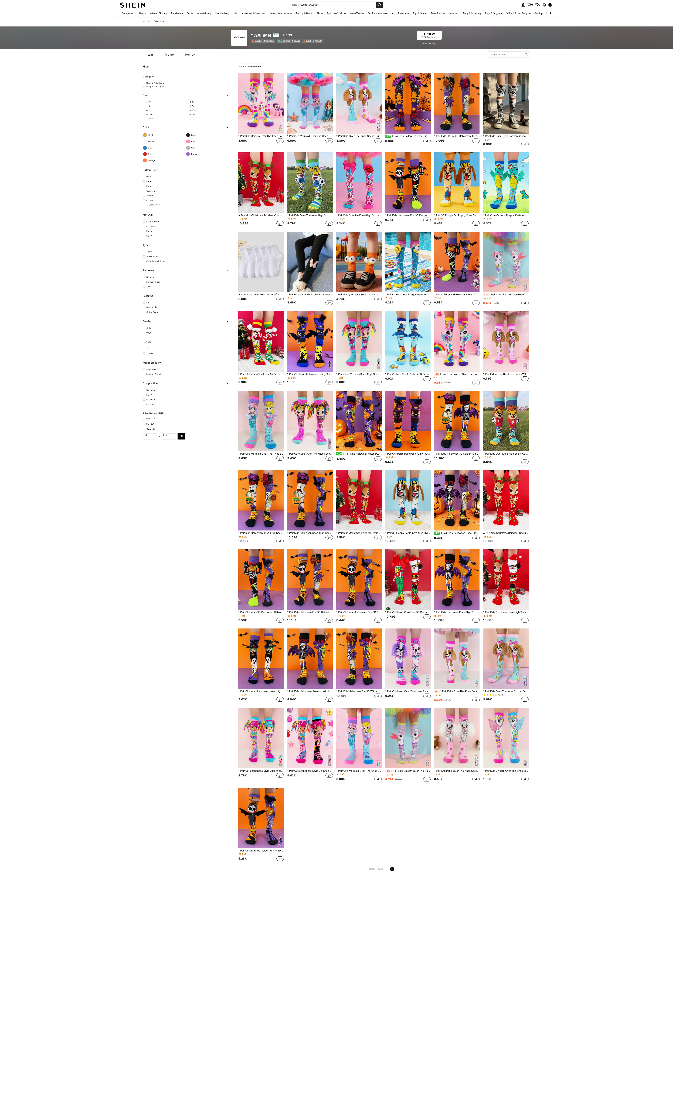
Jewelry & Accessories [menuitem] (281, 13)
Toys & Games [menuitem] (420, 13)
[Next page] (396, 869)
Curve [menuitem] (190, 13)
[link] (530, 5)
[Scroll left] (546, 13)
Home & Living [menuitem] (204, 13)
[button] (544, 5)
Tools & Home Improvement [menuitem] (445, 13)
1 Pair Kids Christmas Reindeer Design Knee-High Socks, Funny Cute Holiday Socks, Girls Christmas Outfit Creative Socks (359, 533)
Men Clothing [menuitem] (222, 13)
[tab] (150, 54)
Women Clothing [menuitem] (159, 13)
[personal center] (523, 5)
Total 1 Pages (376, 869)
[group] (186, 83)
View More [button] (154, 204)
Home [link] (146, 21)
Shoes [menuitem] (320, 13)
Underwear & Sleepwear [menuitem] (253, 13)
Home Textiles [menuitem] (357, 13)
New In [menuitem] (143, 13)
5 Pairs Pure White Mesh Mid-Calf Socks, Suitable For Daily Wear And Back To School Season (261, 294)
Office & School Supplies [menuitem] (518, 13)
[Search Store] (526, 54)
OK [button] (181, 436)
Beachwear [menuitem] (177, 13)
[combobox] (252, 66)
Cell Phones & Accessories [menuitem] (381, 13)
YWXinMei (261, 35)
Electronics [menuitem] (403, 13)
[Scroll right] (550, 13)
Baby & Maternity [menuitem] (472, 13)
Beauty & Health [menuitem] (304, 13)
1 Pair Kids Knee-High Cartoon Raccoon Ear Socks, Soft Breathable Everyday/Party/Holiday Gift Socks (506, 136)
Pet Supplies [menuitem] (540, 13)
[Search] (379, 5)
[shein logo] (132, 5)
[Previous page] (388, 869)
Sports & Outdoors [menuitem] (336, 13)
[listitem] (264, 41)
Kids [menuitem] (235, 13)
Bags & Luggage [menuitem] (493, 13)
